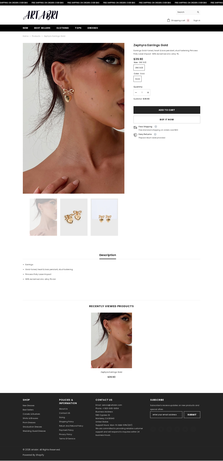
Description (107, 255)
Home (25, 36)
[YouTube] (185, 429)
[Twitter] (193, 429)
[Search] (188, 12)
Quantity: (138, 87)
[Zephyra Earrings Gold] (111, 340)
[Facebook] (153, 429)
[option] (74, 118)
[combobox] (186, 12)
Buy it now (167, 119)
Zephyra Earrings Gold (111, 372)
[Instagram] (161, 429)
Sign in (197, 20)
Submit (192, 414)
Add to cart (167, 109)
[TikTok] (177, 429)
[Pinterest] (169, 429)
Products (36, 36)
